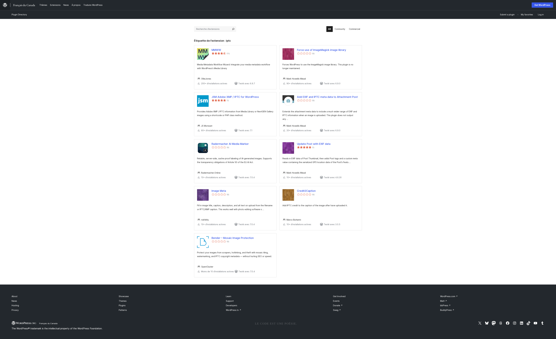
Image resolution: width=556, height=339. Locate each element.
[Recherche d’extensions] (233, 29)
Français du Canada (48, 323)
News (14, 301)
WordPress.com (449, 296)
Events (336, 301)
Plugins (122, 305)
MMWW (216, 49)
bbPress (445, 305)
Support (230, 301)
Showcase (124, 296)
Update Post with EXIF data (313, 143)
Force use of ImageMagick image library (321, 49)
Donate (338, 305)
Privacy (15, 310)
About (14, 296)
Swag (337, 310)
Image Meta (219, 190)
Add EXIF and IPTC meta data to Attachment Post (327, 96)
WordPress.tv (233, 310)
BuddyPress (447, 310)
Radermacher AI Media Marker (230, 143)
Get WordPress (542, 5)
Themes (123, 301)
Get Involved (339, 296)
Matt (443, 301)
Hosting (15, 305)
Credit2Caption (306, 190)
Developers (231, 305)
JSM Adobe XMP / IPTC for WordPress (235, 96)
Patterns (123, 310)
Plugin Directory (19, 14)
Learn (228, 296)
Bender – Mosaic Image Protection (233, 237)
